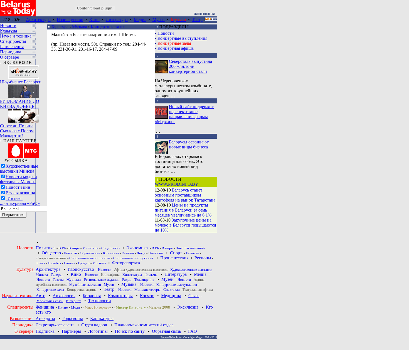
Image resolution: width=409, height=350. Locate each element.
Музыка (79, 26)
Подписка (45, 331)
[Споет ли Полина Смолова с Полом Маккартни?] (23, 114)
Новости (165, 33)
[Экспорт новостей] (211, 19)
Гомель (69, 263)
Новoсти (125, 289)
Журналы (73, 279)
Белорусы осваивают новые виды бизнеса (189, 144)
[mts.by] (23, 149)
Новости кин (18, 187)
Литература (117, 19)
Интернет (73, 301)
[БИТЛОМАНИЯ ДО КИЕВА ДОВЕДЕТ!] (23, 90)
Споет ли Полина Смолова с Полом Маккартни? (17, 130)
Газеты (58, 279)
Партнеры (71, 331)
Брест (40, 263)
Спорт (176, 252)
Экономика (137, 247)
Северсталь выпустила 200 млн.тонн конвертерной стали (190, 66)
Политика (45, 247)
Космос (147, 295)
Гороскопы (72, 318)
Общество (51, 252)
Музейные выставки (85, 284)
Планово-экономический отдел (144, 324)
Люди (141, 253)
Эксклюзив (188, 307)
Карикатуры (102, 318)
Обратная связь (166, 331)
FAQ (192, 331)
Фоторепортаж (126, 262)
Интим (63, 307)
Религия (128, 253)
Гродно (84, 263)
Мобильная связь (49, 301)
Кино (94, 19)
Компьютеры (120, 295)
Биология (92, 295)
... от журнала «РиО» (20, 203)
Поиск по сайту (130, 331)
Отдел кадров (94, 324)
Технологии (99, 300)
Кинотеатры (132, 274)
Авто (40, 295)
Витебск (54, 263)
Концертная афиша (175, 48)
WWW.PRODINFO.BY (176, 184)
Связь (193, 295)
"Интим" (14, 198)
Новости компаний (190, 248)
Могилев (99, 263)
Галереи (57, 274)
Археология (64, 295)
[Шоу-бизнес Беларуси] (23, 70)
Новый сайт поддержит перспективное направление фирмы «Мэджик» (184, 114)
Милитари (90, 248)
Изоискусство (70, 19)
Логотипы (98, 331)
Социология (110, 248)
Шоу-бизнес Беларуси (20, 82)
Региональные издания (101, 279)
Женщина (45, 307)
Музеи (158, 19)
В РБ (62, 248)
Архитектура (38, 19)
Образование (90, 253)
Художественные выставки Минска (19, 168)
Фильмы (151, 274)
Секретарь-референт (55, 324)
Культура (59, 26)
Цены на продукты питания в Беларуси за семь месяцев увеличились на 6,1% (183, 210)
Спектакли (171, 289)
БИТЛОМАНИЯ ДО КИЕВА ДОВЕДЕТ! (19, 104)
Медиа (140, 19)
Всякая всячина (20, 192)
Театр (197, 19)
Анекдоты (45, 318)
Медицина (171, 295)
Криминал (111, 253)
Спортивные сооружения (133, 258)
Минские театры (147, 289)
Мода (75, 307)
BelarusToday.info (171, 337)
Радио (127, 279)
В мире (74, 248)
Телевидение (144, 279)
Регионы (202, 257)
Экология (155, 253)
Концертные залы (107, 26)
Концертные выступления (182, 38)
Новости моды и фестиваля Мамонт (18, 179)
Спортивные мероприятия (89, 258)
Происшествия (174, 257)
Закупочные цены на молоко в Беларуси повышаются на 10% (185, 225)
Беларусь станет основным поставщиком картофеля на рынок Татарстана (185, 195)
